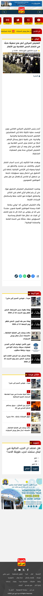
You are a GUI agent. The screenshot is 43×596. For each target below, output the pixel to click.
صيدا (26, 574)
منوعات (38, 577)
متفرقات (32, 581)
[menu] (40, 12)
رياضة (39, 581)
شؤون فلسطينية (17, 574)
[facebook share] (33, 276)
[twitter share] (28, 276)
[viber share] (20, 276)
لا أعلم (34, 464)
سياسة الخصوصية (21, 589)
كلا (36, 461)
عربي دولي (6, 574)
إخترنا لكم (38, 585)
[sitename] (21, 562)
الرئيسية (38, 574)
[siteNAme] (21, 10)
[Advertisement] (21, 101)
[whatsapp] (16, 276)
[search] (4, 12)
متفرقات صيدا (23, 581)
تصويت (35, 468)
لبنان (32, 574)
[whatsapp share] (24, 276)
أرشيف (20, 585)
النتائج (27, 468)
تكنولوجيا (11, 577)
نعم (35, 458)
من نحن (32, 589)
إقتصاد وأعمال (29, 577)
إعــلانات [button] (8, 581)
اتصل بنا (11, 589)
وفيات (14, 581)
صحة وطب (19, 577)
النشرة (36, 76)
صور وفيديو (28, 585)
